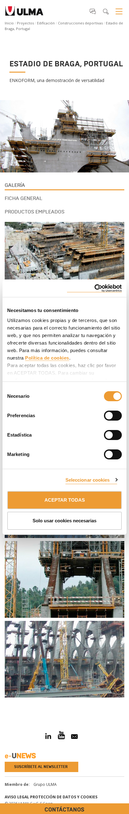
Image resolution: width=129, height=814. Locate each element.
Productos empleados (34, 212)
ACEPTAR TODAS (64, 500)
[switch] (105, 414)
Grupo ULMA (45, 784)
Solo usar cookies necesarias (64, 520)
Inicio (9, 23)
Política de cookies (47, 358)
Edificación (46, 23)
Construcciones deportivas (80, 23)
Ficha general (23, 198)
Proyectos (25, 23)
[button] (93, 11)
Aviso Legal (17, 797)
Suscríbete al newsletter (41, 767)
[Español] (24, 12)
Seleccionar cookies (87, 480)
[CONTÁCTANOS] (4, 704)
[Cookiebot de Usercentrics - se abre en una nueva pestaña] (94, 288)
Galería (15, 185)
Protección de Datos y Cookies (63, 797)
